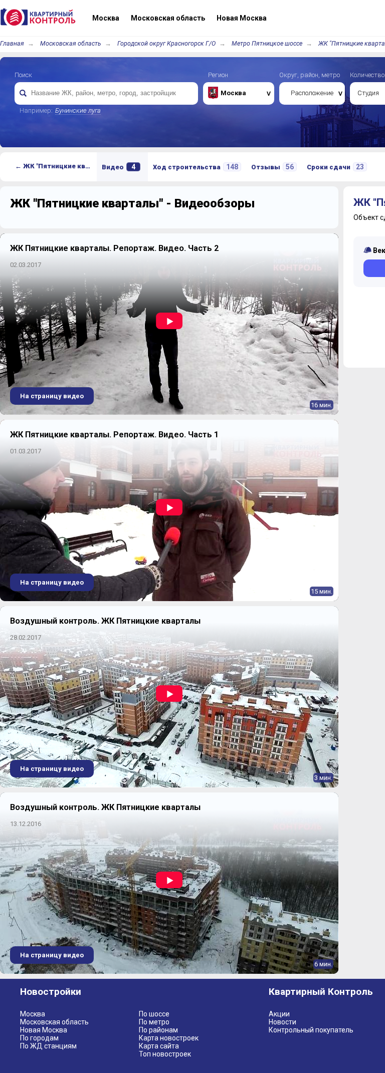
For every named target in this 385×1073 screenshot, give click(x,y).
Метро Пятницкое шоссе (267, 43)
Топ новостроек (165, 1054)
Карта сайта (159, 1046)
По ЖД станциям (48, 1046)
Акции (279, 1014)
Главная (12, 43)
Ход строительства (195, 167)
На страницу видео (52, 396)
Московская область (70, 43)
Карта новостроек (169, 1038)
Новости (282, 1022)
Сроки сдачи (335, 167)
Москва (32, 1014)
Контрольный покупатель (311, 1030)
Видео (118, 167)
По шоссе (154, 1014)
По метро (154, 1022)
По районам (158, 1030)
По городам (39, 1038)
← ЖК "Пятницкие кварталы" (56, 166)
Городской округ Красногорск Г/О (166, 43)
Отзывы (272, 167)
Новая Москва (43, 1030)
